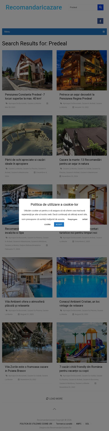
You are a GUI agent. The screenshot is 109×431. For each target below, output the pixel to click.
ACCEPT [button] (59, 224)
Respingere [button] (72, 219)
